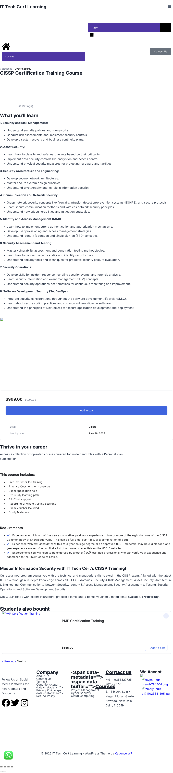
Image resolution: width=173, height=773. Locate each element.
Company (47, 672)
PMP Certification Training (83, 621)
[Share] (8, 766)
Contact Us (44, 679)
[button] (129, 35)
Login (95, 27)
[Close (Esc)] (12, 766)
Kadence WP (123, 753)
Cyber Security (23, 68)
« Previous (9, 661)
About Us (42, 676)
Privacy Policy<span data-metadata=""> (49, 692)
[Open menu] (169, 6)
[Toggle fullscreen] (5, 766)
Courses (9, 56)
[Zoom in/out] (1, 766)
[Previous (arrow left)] (1, 771)
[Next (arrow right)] (5, 771)
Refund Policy (45, 696)
